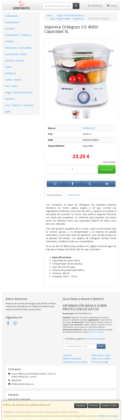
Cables (8, 66)
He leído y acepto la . (85, 338)
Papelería (9, 98)
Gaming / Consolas (14, 60)
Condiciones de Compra (75, 361)
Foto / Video (11, 86)
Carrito (113, 5)
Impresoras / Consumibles (18, 47)
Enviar (101, 346)
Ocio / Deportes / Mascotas (19, 105)
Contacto (67, 355)
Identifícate (96, 5)
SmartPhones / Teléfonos (18, 35)
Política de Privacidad (96, 332)
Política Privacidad (72, 358)
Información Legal (100, 355)
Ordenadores (11, 15)
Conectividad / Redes (16, 54)
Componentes (12, 22)
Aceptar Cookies (109, 405)
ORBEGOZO (88, 128)
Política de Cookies (108, 415)
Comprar (107, 169)
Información (73, 194)
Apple (8, 111)
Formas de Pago (99, 361)
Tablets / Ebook (13, 79)
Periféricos (10, 73)
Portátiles (10, 28)
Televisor (9, 41)
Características (54, 194)
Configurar (81, 405)
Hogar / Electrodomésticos (19, 92)
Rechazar (94, 405)
